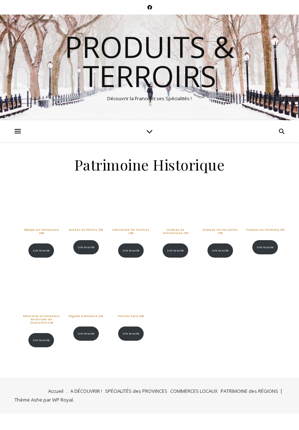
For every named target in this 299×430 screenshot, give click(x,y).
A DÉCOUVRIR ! (86, 391)
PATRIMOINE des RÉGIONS (249, 391)
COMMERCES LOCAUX (194, 391)
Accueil (55, 391)
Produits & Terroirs (149, 61)
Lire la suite (41, 250)
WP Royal (62, 399)
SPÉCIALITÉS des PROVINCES (136, 391)
